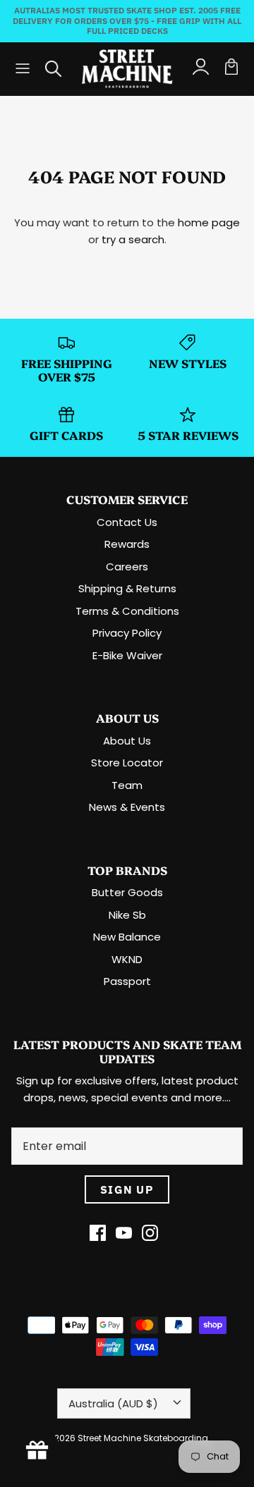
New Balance (127, 936)
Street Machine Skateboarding (143, 1438)
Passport (127, 981)
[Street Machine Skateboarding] (127, 68)
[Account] (200, 68)
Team (127, 785)
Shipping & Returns (127, 588)
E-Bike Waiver (127, 655)
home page (209, 222)
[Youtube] (124, 1233)
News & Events (127, 807)
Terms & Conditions (127, 611)
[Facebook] (98, 1233)
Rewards (127, 544)
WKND (127, 959)
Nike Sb (127, 914)
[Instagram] (150, 1233)
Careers (127, 566)
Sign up (127, 1189)
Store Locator (127, 762)
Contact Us (127, 522)
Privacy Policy (127, 632)
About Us (127, 740)
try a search (133, 239)
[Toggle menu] (22, 68)
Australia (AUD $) (113, 1403)
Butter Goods (127, 892)
